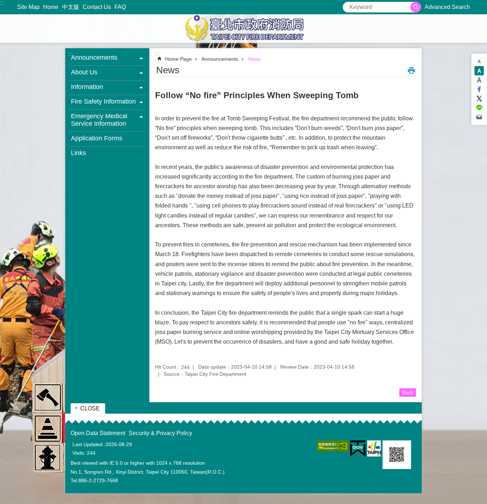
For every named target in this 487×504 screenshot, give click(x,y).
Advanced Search (447, 7)
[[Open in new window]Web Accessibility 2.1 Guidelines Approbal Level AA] (332, 445)
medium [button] (479, 70)
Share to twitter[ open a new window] (479, 98)
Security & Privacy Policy (160, 433)
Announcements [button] (94, 57)
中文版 (70, 7)
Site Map (28, 7)
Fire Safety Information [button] (103, 101)
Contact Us (97, 7)
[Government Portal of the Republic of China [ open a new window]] (357, 448)
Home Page (178, 59)
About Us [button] (84, 72)
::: (2, 3)
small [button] (479, 61)
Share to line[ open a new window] (479, 108)
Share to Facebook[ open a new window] (479, 89)
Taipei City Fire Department (243, 28)
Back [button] (407, 392)
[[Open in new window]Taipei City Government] (374, 448)
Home (50, 7)
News (254, 59)
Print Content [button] (411, 70)
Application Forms (96, 138)
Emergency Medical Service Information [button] (99, 120)
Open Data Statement (98, 433)
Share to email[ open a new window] (479, 117)
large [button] (479, 80)
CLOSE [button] (90, 408)
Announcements (219, 59)
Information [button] (87, 86)
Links (78, 152)
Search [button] (415, 7)
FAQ (120, 7)
